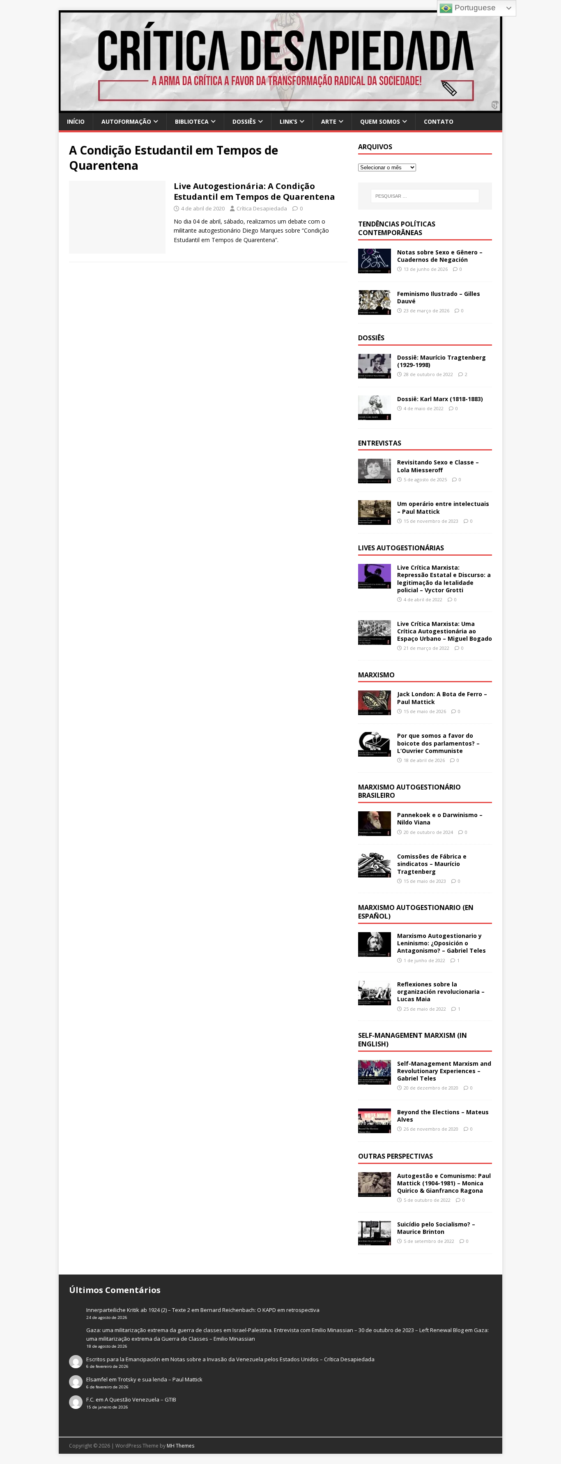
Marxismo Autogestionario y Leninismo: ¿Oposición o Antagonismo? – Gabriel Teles (441, 943)
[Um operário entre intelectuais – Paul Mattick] (374, 520)
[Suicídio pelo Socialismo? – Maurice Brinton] (374, 1241)
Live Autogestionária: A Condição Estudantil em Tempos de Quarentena (254, 191)
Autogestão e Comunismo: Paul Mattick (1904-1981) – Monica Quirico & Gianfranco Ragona (444, 1183)
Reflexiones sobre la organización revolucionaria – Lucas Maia (441, 991)
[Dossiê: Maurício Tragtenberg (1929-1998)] (374, 373)
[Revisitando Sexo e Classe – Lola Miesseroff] (374, 479)
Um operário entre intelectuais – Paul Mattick (443, 507)
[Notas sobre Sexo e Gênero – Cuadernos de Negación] (374, 268)
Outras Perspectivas (395, 1156)
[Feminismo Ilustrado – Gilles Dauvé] (374, 310)
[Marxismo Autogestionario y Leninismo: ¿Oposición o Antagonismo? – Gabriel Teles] (374, 952)
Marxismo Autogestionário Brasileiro (409, 791)
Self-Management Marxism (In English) (412, 1039)
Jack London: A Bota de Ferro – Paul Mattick (442, 697)
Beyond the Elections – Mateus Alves (443, 1115)
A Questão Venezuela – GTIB (140, 1399)
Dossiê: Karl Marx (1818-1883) (440, 399)
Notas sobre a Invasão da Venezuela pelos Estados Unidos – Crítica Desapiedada (272, 1359)
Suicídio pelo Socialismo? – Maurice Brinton (436, 1227)
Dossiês (244, 121)
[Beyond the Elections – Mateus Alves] (374, 1128)
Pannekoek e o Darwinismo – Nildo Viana (440, 818)
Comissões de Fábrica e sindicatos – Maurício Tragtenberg (432, 863)
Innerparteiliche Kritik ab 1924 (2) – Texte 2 (138, 1310)
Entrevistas (379, 443)
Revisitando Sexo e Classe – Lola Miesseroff (438, 465)
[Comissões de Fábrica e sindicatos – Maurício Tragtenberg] (374, 873)
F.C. (90, 1399)
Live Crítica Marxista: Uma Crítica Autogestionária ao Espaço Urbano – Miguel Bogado (444, 631)
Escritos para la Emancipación (123, 1359)
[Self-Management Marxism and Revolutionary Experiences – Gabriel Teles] (374, 1079)
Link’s (288, 121)
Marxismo (376, 674)
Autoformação (126, 121)
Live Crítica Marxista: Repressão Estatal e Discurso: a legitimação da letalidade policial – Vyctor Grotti (444, 578)
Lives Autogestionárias (401, 547)
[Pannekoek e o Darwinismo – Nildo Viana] (374, 831)
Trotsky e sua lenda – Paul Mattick (160, 1379)
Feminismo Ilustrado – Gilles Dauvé (438, 297)
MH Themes (180, 1445)
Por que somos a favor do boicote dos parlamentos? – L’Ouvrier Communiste (438, 743)
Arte (328, 121)
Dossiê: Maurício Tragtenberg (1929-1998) (441, 361)
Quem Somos (380, 121)
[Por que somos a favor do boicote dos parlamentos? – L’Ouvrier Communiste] (374, 752)
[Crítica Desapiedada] (280, 108)
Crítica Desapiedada (262, 208)
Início (76, 121)
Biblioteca (192, 121)
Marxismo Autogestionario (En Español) (416, 912)
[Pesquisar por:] (425, 196)
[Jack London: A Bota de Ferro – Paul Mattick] (374, 710)
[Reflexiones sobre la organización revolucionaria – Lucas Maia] (374, 1000)
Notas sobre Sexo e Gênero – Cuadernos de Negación (440, 255)
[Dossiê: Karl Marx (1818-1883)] (374, 415)
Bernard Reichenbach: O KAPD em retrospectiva (260, 1310)
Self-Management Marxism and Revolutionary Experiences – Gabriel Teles (444, 1071)
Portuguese (474, 7)
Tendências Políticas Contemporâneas (396, 228)
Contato (438, 121)
